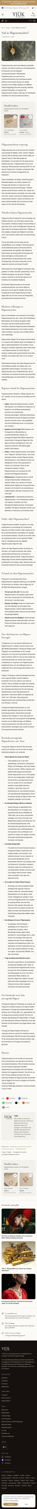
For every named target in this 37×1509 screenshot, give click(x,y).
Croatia (22, 1475)
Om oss (4, 1430)
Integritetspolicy (7, 1427)
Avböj (26, 1504)
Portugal (4, 1485)
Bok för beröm (6, 1398)
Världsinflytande (21, 1149)
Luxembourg (12, 1483)
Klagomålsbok (6, 1401)
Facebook (23, 1098)
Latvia (31, 1480)
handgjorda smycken (19, 1152)
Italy (27, 1480)
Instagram (8, 1457)
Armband (4, 1384)
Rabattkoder (5, 1413)
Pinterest (11, 1098)
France (33, 1478)
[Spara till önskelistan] (15, 117)
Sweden (4, 1488)
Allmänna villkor (6, 1424)
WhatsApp (7, 1103)
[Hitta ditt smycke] (3, 21)
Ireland (23, 1480)
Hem (3, 28)
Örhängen (5, 1381)
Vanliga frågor (6, 1416)
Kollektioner (5, 1386)
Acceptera (11, 1504)
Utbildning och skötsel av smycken (20, 1146)
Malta (19, 1483)
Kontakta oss (6, 1433)
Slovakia (17, 1485)
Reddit (26, 1103)
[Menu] (3, 15)
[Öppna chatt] (6, 21)
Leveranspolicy (6, 1418)
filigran (9, 1152)
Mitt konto (5, 1410)
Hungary (16, 1480)
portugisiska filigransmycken (10, 1154)
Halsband (4, 1378)
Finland (27, 1478)
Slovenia (24, 1485)
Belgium (9, 1475)
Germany (4, 1480)
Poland (33, 1483)
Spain (29, 1485)
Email (6, 1107)
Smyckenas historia (8, 1149)
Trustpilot (4, 1395)
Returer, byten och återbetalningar (12, 1421)
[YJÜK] (19, 15)
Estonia (21, 1478)
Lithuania (4, 1483)
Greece (10, 1480)
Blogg (8, 28)
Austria (4, 1475)
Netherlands (26, 1483)
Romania (11, 1485)
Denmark (15, 1478)
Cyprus (28, 1475)
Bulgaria (16, 1475)
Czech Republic (6, 1478)
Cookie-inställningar (8, 1436)
